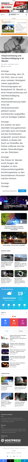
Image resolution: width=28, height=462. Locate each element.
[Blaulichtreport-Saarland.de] (14, 15)
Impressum (13, 452)
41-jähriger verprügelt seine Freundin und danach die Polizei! (20, 404)
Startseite (8, 452)
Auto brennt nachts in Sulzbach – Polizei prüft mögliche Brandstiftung (17, 364)
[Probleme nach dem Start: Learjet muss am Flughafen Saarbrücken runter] (5, 358)
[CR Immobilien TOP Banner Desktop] (14, 6)
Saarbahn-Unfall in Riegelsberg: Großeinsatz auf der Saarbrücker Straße (17, 345)
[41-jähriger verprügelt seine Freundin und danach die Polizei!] (21, 397)
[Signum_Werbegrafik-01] (14, 27)
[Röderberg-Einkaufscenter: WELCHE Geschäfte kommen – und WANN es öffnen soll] (21, 257)
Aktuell (5, 201)
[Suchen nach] (26, 15)
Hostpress (14, 450)
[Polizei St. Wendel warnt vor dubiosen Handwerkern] (7, 381)
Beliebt (6, 331)
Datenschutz (19, 452)
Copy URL (22, 190)
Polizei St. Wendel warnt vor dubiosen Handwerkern (6, 387)
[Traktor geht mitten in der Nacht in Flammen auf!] (21, 381)
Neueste (21, 331)
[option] (14, 203)
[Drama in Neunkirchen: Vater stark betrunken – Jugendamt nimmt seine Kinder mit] (5, 351)
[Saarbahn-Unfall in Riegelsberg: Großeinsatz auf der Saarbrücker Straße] (5, 345)
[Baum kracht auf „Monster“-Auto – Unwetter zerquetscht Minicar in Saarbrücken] (21, 273)
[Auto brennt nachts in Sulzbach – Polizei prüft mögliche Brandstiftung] (5, 364)
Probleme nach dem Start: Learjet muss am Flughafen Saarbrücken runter (17, 358)
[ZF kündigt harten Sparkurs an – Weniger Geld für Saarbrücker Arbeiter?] (7, 396)
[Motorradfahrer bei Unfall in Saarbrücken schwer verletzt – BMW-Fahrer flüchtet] (7, 257)
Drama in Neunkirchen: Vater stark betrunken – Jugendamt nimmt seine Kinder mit (13, 206)
